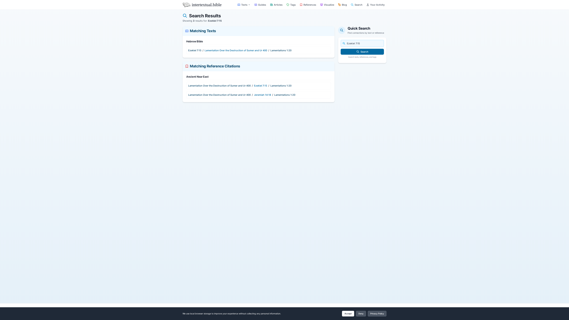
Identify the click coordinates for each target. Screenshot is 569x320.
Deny (360, 313)
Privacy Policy (377, 313)
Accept (348, 313)
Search (364, 51)
